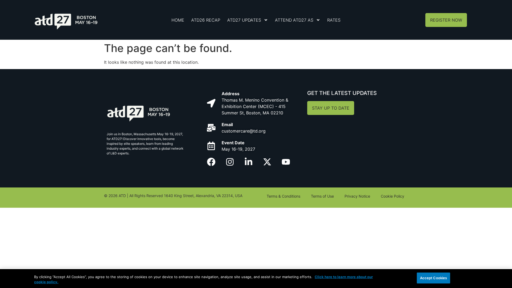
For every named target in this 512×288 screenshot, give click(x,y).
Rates (334, 20)
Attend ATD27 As (294, 20)
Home (177, 20)
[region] (256, 278)
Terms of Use (322, 196)
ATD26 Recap (205, 20)
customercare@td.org (244, 131)
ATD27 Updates (244, 20)
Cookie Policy (392, 196)
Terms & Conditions (283, 196)
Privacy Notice (357, 196)
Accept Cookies (433, 278)
